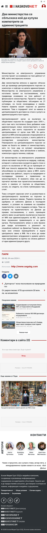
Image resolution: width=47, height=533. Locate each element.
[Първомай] (10, 515)
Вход (23, 356)
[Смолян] (13, 521)
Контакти (38, 435)
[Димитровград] (13, 508)
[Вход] (44, 6)
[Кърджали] (11, 512)
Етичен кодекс (35, 490)
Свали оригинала (7, 30)
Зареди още (23, 332)
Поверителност (7, 490)
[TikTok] (16, 500)
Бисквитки (5, 493)
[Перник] (9, 524)
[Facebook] (3, 500)
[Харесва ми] (36, 66)
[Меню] (6, 6)
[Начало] (2, 6)
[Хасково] (23, 6)
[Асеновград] (11, 518)
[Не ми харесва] (42, 66)
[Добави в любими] (30, 66)
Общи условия (21, 490)
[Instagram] (10, 500)
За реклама (16, 493)
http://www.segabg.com (24, 266)
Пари (5, 254)
